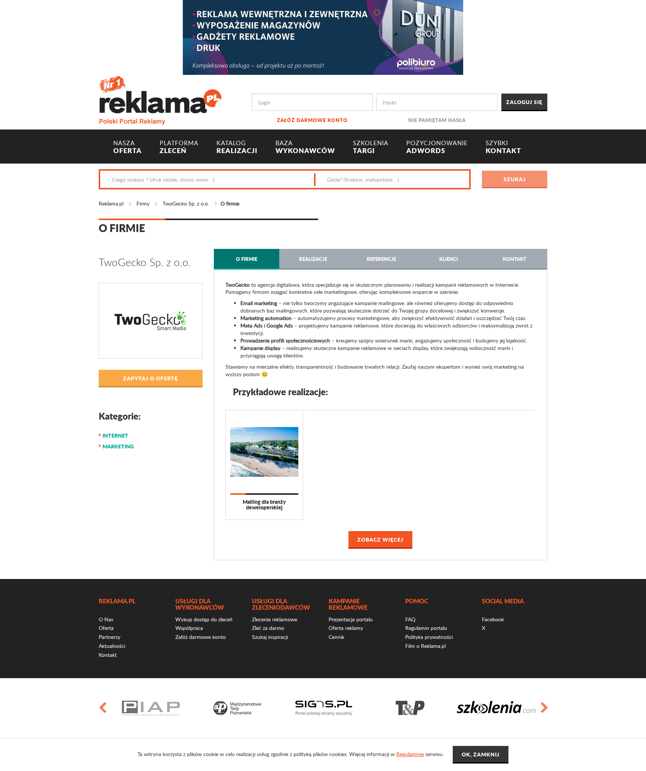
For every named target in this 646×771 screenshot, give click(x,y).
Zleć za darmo (268, 627)
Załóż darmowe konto (312, 120)
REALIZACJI (237, 147)
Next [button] (544, 708)
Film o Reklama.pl (425, 645)
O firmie (246, 258)
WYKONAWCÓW (305, 147)
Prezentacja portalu (351, 619)
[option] (151, 708)
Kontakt (514, 258)
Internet (115, 435)
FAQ (410, 619)
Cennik (336, 636)
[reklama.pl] (160, 99)
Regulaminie (410, 754)
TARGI (370, 147)
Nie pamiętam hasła (437, 120)
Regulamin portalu (426, 627)
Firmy (143, 203)
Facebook (493, 619)
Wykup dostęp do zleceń (204, 619)
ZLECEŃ (179, 147)
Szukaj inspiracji (270, 636)
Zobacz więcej (380, 539)
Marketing (118, 446)
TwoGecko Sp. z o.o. (186, 203)
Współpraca (189, 627)
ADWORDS (437, 147)
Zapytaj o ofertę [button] (150, 378)
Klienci (448, 258)
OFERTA (127, 147)
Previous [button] (102, 708)
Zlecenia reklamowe (274, 619)
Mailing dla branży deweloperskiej (264, 505)
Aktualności (112, 645)
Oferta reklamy (346, 627)
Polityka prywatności (429, 636)
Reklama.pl (111, 203)
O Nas (106, 619)
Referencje (381, 258)
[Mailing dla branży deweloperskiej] (264, 452)
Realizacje (313, 258)
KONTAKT (503, 147)
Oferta (106, 627)
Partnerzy (109, 636)
